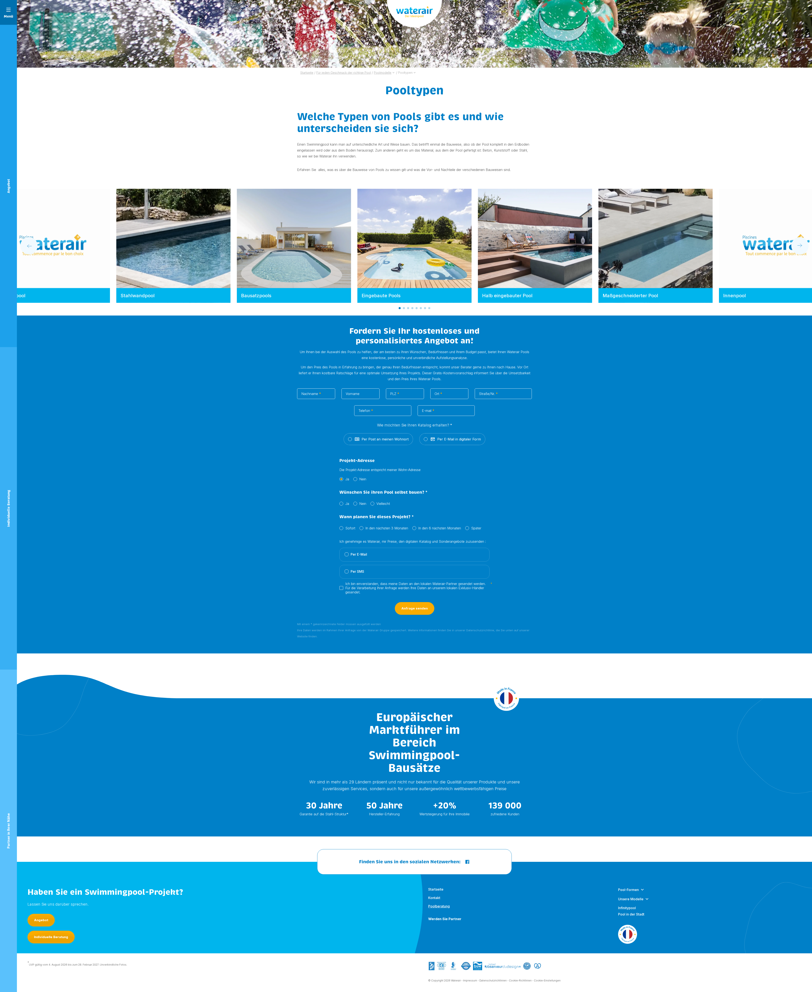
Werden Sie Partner (444, 919)
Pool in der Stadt (631, 914)
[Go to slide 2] (404, 308)
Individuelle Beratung (51, 937)
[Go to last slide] (29, 245)
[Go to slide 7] (425, 308)
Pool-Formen (628, 890)
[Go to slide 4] (412, 308)
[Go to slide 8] (429, 308)
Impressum (470, 980)
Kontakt (434, 898)
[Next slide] (800, 245)
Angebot (41, 920)
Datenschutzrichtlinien (493, 980)
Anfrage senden (414, 608)
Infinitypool (627, 908)
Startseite (435, 889)
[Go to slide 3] (408, 308)
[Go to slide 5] (417, 308)
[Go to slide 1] (400, 308)
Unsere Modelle (630, 899)
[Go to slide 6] (421, 308)
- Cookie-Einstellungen (546, 980)
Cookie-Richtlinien (520, 980)
